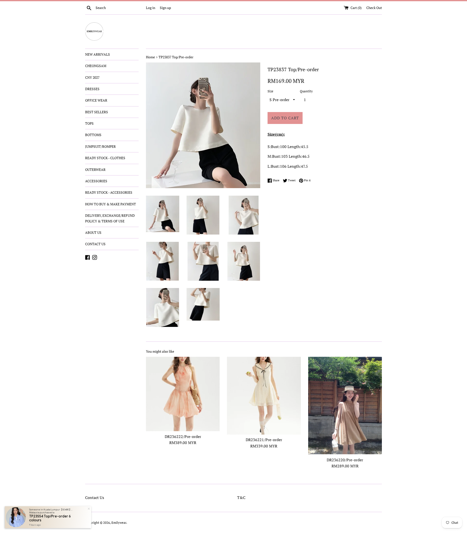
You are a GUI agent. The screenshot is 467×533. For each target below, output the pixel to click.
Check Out (374, 7)
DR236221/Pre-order (264, 439)
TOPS (89, 123)
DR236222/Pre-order (183, 436)
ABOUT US (93, 232)
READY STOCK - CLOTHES (105, 158)
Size (270, 91)
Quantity (306, 91)
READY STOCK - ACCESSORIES (108, 192)
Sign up (165, 7)
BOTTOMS (93, 134)
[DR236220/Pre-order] (345, 405)
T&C (241, 497)
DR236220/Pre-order (345, 460)
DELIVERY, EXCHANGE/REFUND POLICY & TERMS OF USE (110, 218)
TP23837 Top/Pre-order (176, 57)
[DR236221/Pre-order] (264, 395)
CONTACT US (95, 244)
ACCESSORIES (96, 181)
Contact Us (94, 497)
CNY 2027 (92, 77)
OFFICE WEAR (96, 100)
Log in (150, 7)
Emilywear (118, 523)
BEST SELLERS (96, 112)
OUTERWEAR (95, 169)
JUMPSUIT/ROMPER (100, 146)
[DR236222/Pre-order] (183, 394)
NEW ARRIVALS (97, 54)
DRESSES (92, 89)
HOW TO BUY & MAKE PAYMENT (110, 204)
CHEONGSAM (95, 65)
